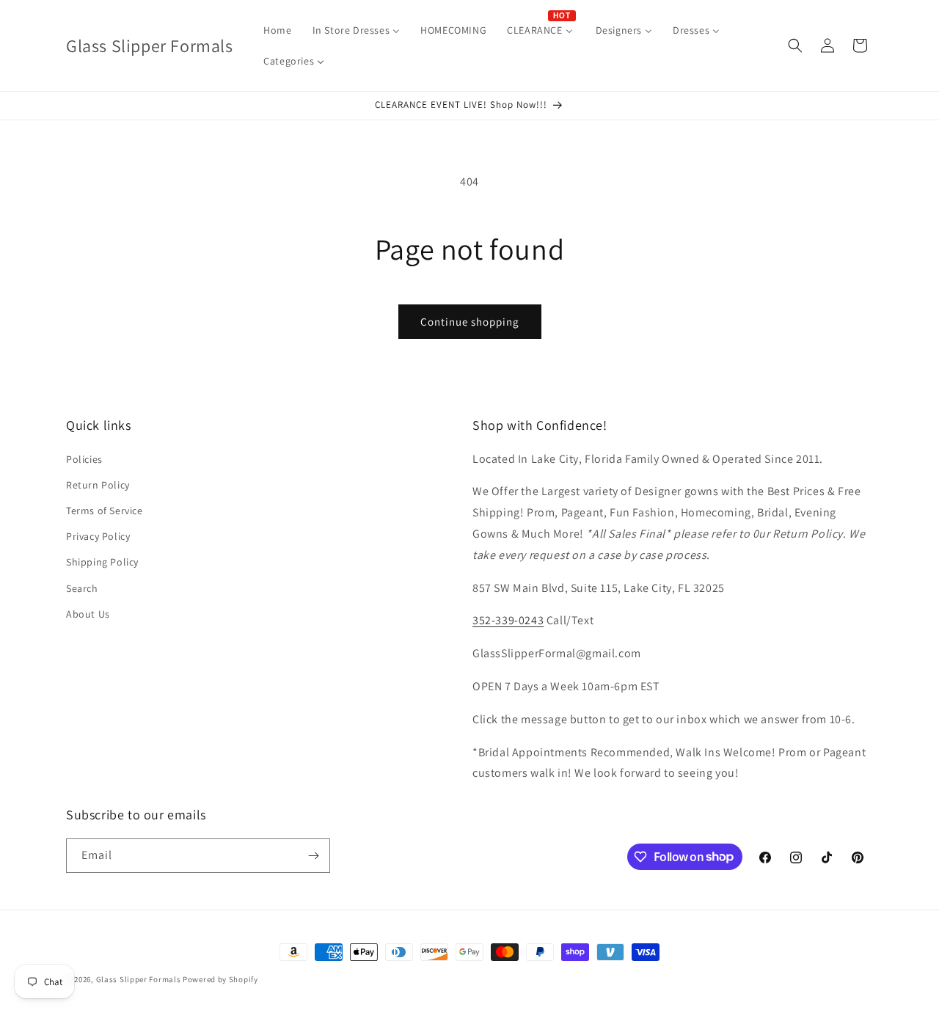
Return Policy (98, 484)
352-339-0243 (508, 620)
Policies (84, 459)
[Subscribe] (313, 855)
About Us (88, 614)
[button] (795, 45)
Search (82, 588)
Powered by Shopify (220, 979)
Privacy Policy (98, 536)
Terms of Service (104, 510)
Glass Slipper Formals (138, 979)
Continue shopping (469, 322)
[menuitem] (277, 30)
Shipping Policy (102, 561)
